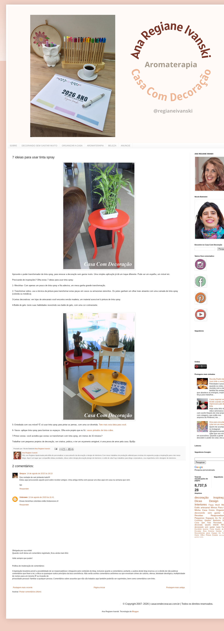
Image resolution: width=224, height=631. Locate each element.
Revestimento (200, 533)
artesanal (205, 507)
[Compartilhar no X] (66, 449)
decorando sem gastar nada (207, 527)
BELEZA (112, 145)
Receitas (199, 515)
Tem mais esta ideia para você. (113, 425)
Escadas (198, 531)
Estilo (197, 507)
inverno (205, 529)
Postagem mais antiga (175, 587)
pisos (208, 533)
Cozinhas (199, 520)
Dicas (198, 501)
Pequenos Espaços (204, 518)
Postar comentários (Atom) (30, 592)
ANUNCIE (125, 145)
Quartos (207, 520)
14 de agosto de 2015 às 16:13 (40, 473)
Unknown (24, 497)
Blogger (135, 611)
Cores (212, 510)
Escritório (198, 529)
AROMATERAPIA (95, 145)
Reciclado (217, 523)
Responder (24, 489)
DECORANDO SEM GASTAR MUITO (39, 145)
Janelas (219, 531)
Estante (215, 535)
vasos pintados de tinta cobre (100, 430)
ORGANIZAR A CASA (72, 145)
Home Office (200, 535)
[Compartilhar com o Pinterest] (72, 449)
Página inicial (99, 587)
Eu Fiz (218, 518)
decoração (202, 497)
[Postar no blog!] (63, 449)
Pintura (208, 535)
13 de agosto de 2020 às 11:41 (41, 497)
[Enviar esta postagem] (56, 449)
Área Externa (208, 531)
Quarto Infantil (212, 525)
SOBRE (13, 145)
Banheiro (217, 520)
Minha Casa (201, 510)
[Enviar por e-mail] (60, 449)
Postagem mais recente (22, 587)
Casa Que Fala (203, 523)
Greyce (23, 473)
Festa (212, 529)
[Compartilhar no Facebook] (69, 449)
